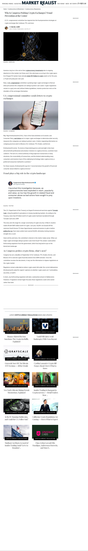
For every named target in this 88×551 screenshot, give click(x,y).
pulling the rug (7, 231)
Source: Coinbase (9, 131)
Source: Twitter (8, 205)
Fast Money (61, 3)
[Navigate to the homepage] (39, 3)
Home (5, 9)
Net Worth (73, 3)
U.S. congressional (13, 83)
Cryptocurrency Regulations (33, 9)
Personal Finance (7, 3)
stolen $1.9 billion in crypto (35, 76)
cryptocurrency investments (34, 70)
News (67, 3)
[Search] (78, 3)
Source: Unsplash (9, 62)
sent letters (17, 138)
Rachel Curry (15, 27)
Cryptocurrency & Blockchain (16, 9)
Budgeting (17, 3)
